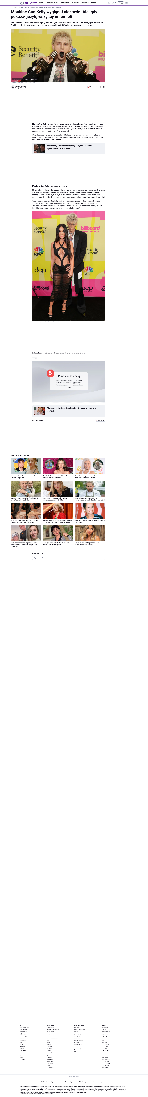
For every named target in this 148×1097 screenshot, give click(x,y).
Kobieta (21, 1052)
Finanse (22, 1048)
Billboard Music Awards (52, 140)
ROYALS (93, 3)
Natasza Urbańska (106, 1033)
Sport (21, 1042)
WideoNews (85, 3)
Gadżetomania (50, 1055)
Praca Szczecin (105, 1055)
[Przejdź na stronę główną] (22, 4)
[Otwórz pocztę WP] (109, 2)
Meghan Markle (23, 1033)
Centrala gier (50, 1063)
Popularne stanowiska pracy (108, 1071)
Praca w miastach (106, 1063)
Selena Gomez (50, 1031)
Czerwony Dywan (52, 3)
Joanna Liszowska (106, 1031)
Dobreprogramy (50, 1052)
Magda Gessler (50, 1035)
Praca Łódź (104, 1048)
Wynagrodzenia (50, 1067)
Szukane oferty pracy (106, 1069)
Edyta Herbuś (105, 1035)
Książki (48, 1042)
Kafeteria (49, 1050)
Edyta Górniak (50, 1027)
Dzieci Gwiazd (65, 3)
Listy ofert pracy (105, 1067)
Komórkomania (50, 1054)
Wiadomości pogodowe (79, 1048)
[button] (114, 3)
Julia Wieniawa (23, 1029)
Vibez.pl (76, 1046)
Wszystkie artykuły (78, 1040)
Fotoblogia (49, 1057)
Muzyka (41, 3)
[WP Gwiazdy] (32, 2)
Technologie (22, 1046)
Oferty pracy (104, 1042)
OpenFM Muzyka (78, 1044)
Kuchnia (49, 1044)
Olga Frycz (104, 1029)
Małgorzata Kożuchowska (53, 1029)
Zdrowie (22, 1054)
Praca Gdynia (105, 1057)
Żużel (48, 1065)
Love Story (75, 3)
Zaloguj (121, 3)
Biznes (21, 1044)
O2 (75, 1051)
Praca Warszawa (105, 1044)
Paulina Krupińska (106, 1027)
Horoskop (49, 1046)
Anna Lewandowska (24, 1027)
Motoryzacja (23, 1050)
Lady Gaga (49, 1036)
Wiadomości (23, 1040)
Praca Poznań (105, 1052)
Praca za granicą (105, 1065)
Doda (75, 1033)
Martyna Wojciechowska (107, 1036)
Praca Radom (105, 1054)
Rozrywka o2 (50, 1069)
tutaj (52, 1093)
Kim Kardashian (78, 1035)
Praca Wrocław (105, 1050)
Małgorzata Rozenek (52, 1033)
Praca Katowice (105, 1061)
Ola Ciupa (76, 1027)
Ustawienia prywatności (99, 1082)
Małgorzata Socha (24, 1035)
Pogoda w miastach (79, 1049)
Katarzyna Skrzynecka (79, 1029)
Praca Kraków (105, 1046)
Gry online (22, 1059)
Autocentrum (50, 1059)
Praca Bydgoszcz (106, 1059)
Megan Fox (73, 206)
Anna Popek (77, 1036)
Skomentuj (93, 87)
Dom (48, 1040)
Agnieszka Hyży (23, 1036)
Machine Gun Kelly (51, 201)
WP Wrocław (50, 1061)
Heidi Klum (76, 1031)
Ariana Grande (23, 1031)
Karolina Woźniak (20, 86)
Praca (21, 1055)
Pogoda (22, 1057)
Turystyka (49, 1048)
